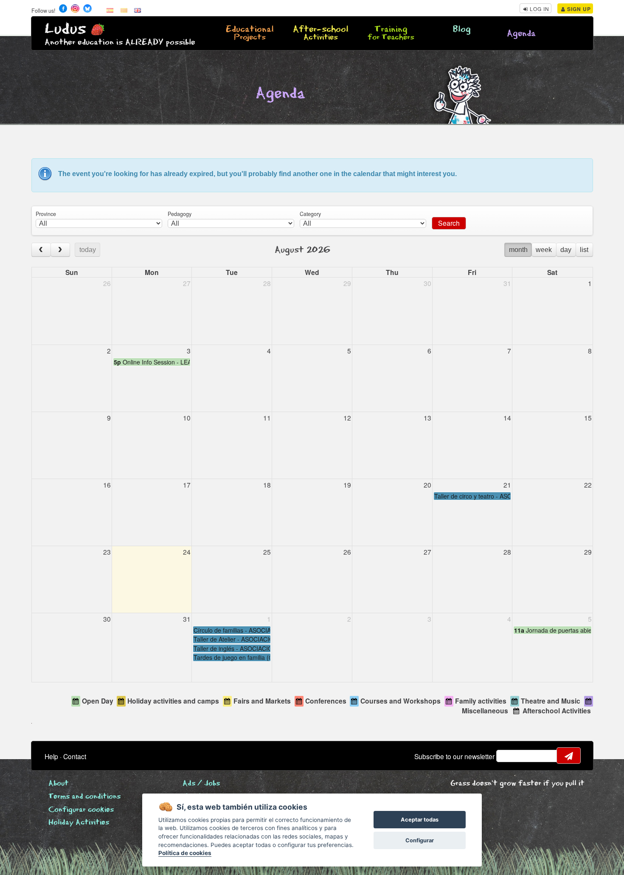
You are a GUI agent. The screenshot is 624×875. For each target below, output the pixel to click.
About (58, 783)
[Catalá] (124, 9)
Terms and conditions (84, 797)
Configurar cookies (81, 810)
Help (51, 756)
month (518, 249)
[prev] (41, 250)
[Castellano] (110, 9)
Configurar (419, 840)
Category (310, 214)
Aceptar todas (419, 819)
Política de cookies (184, 853)
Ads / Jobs (201, 783)
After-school (321, 33)
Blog (462, 29)
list (584, 249)
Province (46, 214)
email (508, 756)
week (544, 249)
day (565, 249)
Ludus (65, 29)
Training (391, 33)
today (87, 249)
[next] (60, 250)
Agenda (521, 34)
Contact (74, 756)
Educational (250, 33)
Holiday (78, 822)
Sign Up (578, 9)
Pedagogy (179, 214)
